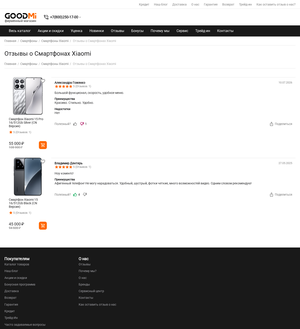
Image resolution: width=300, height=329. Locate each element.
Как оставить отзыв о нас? (276, 4)
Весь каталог (20, 31)
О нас (195, 4)
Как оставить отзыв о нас (97, 304)
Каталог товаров (16, 264)
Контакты (225, 31)
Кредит (144, 4)
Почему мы (160, 31)
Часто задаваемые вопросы (25, 324)
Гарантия (211, 4)
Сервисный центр (91, 291)
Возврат (228, 4)
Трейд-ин (245, 4)
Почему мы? (88, 271)
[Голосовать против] (85, 194)
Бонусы (137, 31)
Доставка (179, 4)
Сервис (182, 31)
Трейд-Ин (11, 318)
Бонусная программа (19, 284)
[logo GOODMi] (20, 17)
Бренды (84, 284)
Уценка (76, 31)
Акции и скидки (51, 31)
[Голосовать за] (75, 123)
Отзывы (117, 31)
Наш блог (161, 4)
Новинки (96, 31)
